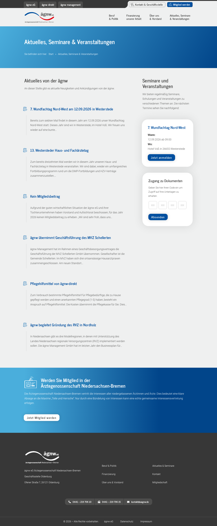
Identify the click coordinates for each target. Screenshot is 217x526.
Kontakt (149, 4)
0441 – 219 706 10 (81, 502)
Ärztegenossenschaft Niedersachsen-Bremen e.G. (41, 17)
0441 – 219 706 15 (110, 502)
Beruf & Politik (109, 465)
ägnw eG (30, 4)
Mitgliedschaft (159, 482)
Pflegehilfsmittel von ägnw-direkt (53, 283)
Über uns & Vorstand (155, 17)
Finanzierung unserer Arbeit (133, 17)
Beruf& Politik (113, 17)
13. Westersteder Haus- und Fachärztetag (59, 150)
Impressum (146, 521)
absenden (158, 217)
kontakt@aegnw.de (139, 502)
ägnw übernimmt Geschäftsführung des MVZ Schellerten (70, 237)
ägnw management (70, 4)
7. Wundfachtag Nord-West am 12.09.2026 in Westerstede (71, 109)
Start (51, 54)
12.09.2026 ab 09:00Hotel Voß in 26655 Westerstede (166, 142)
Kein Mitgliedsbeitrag (45, 196)
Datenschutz (126, 521)
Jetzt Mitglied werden (41, 417)
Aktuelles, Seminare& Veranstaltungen (180, 17)
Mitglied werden (181, 4)
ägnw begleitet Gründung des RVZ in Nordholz (63, 325)
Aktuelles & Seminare (163, 465)
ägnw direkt (48, 4)
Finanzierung (108, 474)
